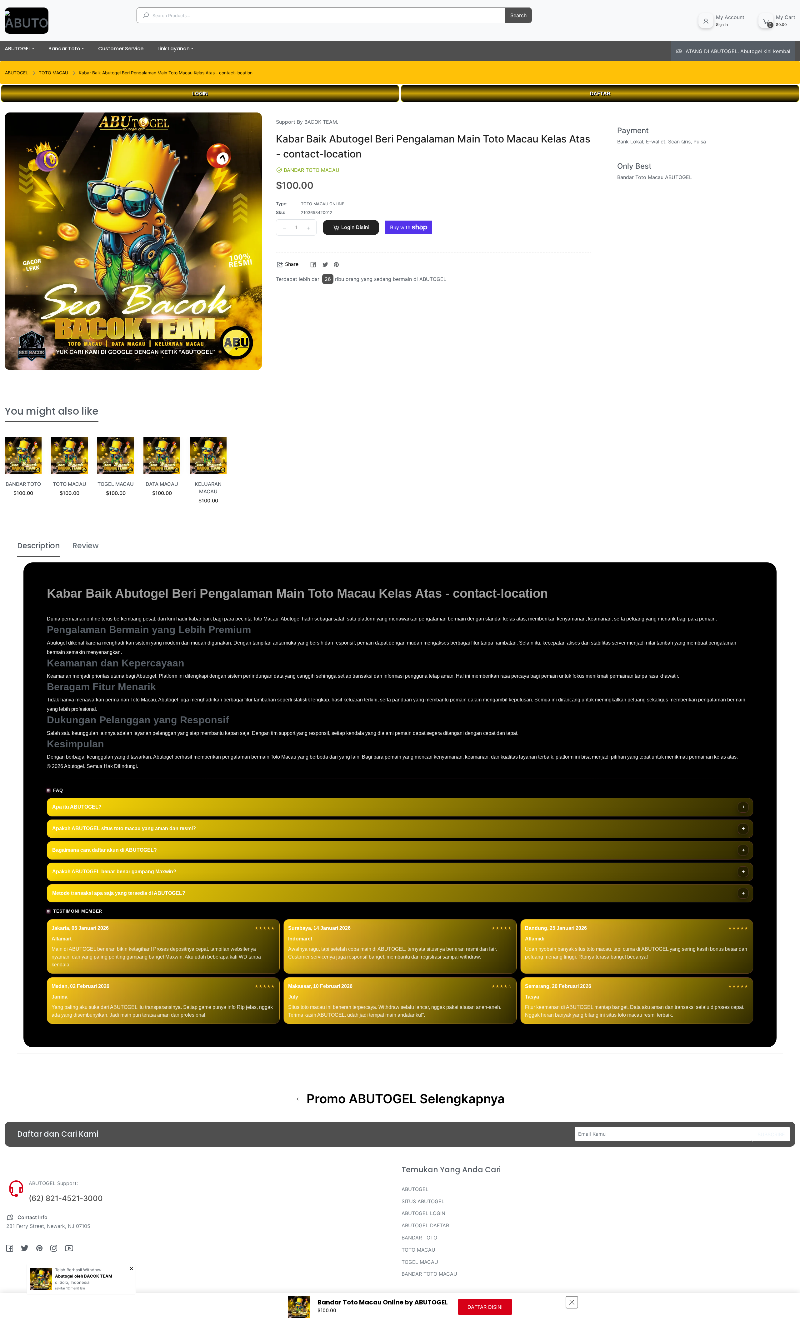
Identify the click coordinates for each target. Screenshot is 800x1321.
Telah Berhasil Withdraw (78, 1269)
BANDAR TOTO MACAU (429, 1274)
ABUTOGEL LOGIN (423, 1213)
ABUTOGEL (16, 72)
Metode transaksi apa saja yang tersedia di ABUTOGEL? (118, 893)
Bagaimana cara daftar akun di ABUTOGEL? (104, 850)
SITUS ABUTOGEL (423, 1201)
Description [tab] (38, 546)
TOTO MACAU (53, 72)
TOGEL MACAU (116, 484)
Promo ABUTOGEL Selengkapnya (404, 1098)
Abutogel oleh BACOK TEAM (83, 1276)
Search (518, 15)
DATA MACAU (162, 484)
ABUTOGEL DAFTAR (425, 1225)
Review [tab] (85, 546)
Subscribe (771, 1134)
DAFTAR (600, 93)
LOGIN (200, 93)
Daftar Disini (485, 1307)
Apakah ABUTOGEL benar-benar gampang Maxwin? (114, 871)
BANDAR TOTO (23, 484)
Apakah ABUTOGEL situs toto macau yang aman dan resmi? (124, 828)
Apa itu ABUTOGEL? (77, 807)
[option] (23, 474)
